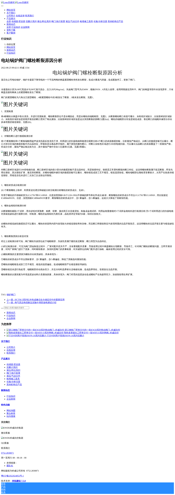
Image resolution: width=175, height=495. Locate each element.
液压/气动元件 (13, 376)
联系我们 (11, 353)
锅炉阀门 (11, 294)
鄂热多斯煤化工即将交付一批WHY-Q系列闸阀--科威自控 (91, 333)
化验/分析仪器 (13, 381)
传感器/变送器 (13, 364)
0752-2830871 (7, 453)
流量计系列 (12, 367)
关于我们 (5, 341)
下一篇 (31, 302)
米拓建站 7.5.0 (19, 481)
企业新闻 (11, 318)
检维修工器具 (13, 379)
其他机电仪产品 (14, 384)
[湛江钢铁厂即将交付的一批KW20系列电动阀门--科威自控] (36, 330)
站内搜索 (11, 416)
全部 (9, 21)
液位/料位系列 (13, 370)
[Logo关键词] (87, 2)
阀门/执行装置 (13, 373)
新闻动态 (11, 50)
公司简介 (11, 347)
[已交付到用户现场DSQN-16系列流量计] (27, 335)
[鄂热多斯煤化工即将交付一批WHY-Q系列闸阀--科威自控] (35, 333)
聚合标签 (11, 413)
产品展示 (5, 359)
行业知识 (11, 53)
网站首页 (11, 10)
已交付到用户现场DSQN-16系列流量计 (65, 335)
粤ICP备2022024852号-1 (12, 476)
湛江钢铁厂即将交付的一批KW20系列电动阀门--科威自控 (92, 330)
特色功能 (5, 405)
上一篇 (36, 299)
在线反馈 (11, 350)
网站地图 (11, 410)
